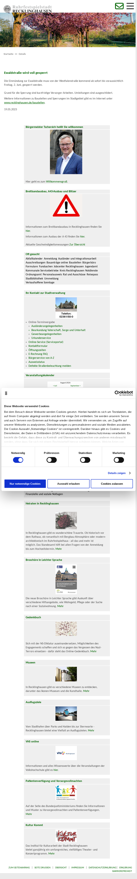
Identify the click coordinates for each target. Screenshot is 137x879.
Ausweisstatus (37, 362)
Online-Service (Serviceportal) (46, 342)
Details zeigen (117, 473)
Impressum (77, 867)
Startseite (8, 54)
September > (75, 386)
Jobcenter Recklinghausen (69, 266)
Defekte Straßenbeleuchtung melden (50, 366)
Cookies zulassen (112, 483)
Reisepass (92, 274)
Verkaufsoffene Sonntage (40, 282)
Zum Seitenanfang (19, 867)
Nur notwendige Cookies (25, 483)
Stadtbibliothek (34, 278)
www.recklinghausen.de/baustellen (24, 102)
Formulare (32, 266)
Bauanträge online (57, 262)
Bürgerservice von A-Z (41, 358)
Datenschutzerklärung (102, 867)
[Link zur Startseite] (28, 11)
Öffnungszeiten (37, 350)
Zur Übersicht (77, 244)
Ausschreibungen (35, 262)
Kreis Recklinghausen (72, 270)
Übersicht (61, 867)
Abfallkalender (34, 258)
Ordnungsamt (34, 274)
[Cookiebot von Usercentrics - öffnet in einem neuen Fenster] (117, 393)
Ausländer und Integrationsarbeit (77, 258)
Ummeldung (51, 278)
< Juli (55, 386)
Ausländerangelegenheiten (46, 326)
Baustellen (75, 262)
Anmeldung (50, 258)
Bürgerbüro (89, 262)
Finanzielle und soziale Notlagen (44, 494)
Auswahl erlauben (68, 483)
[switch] (52, 460)
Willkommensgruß (56, 181)
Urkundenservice (41, 338)
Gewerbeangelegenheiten (46, 334)
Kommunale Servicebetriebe (42, 270)
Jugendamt (91, 266)
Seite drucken (42, 867)
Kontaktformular (38, 346)
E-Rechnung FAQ (38, 354)
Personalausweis (52, 274)
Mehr (58, 549)
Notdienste (91, 270)
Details (22, 54)
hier (28, 231)
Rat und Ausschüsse (74, 274)
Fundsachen (46, 266)
